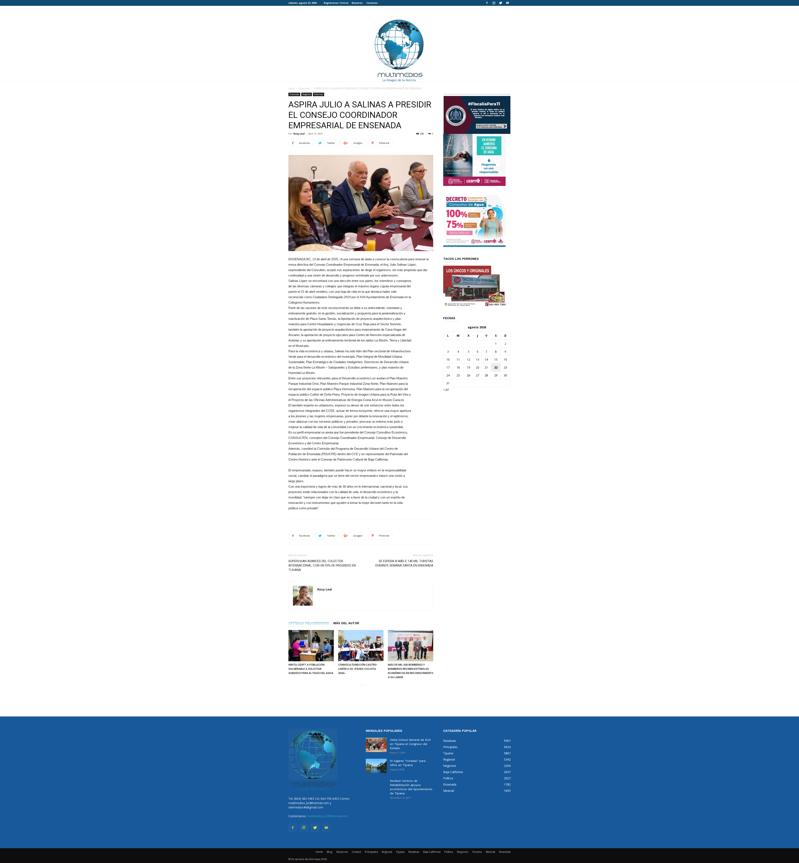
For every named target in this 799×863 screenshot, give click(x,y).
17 (448, 367)
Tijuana (400, 852)
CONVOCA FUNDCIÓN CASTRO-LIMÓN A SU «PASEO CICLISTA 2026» (357, 669)
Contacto (371, 2)
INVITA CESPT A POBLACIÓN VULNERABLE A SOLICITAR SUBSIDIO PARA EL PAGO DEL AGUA (310, 669)
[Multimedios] (399, 49)
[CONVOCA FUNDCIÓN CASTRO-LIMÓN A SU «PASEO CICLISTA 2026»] (360, 645)
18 (458, 367)
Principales (371, 852)
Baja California (431, 852)
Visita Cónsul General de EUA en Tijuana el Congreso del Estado (410, 744)
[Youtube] (507, 3)
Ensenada (304, 88)
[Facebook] (487, 3)
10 (448, 359)
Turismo (477, 852)
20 (477, 367)
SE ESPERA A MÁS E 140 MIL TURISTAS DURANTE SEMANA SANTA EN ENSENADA (404, 563)
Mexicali (490, 852)
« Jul (446, 389)
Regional (387, 852)
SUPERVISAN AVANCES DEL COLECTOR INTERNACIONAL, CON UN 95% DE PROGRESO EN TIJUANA (322, 565)
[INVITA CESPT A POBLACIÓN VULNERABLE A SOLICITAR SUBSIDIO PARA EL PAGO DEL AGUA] (311, 645)
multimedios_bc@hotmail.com (327, 816)
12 (468, 359)
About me (342, 852)
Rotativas (318, 94)
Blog (329, 852)
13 (477, 359)
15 (496, 359)
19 (468, 367)
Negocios (307, 94)
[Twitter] (501, 3)
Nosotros (357, 2)
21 (486, 367)
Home (319, 852)
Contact (356, 852)
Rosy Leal (299, 133)
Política (448, 852)
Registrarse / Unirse (336, 2)
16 (505, 359)
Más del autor (346, 623)
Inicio (291, 88)
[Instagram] (494, 3)
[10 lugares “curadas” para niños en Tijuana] (376, 766)
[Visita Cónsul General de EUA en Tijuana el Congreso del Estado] (376, 745)
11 (458, 359)
